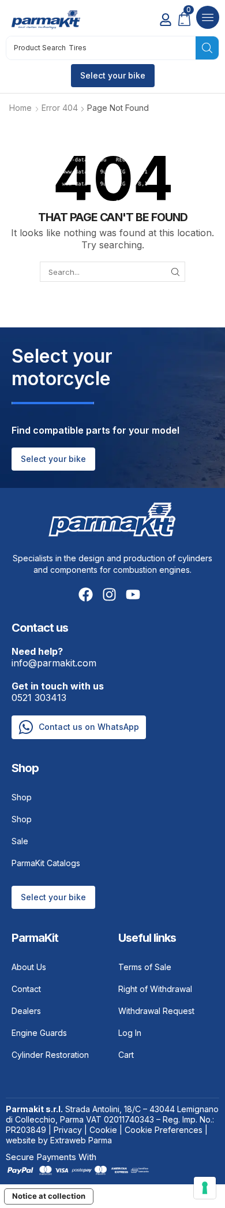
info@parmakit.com (54, 657)
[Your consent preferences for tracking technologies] (205, 1188)
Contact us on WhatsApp (89, 727)
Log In (129, 1033)
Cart (126, 1055)
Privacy (68, 1130)
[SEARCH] (175, 271)
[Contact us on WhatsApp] (25, 727)
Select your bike (112, 75)
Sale (20, 841)
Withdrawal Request (156, 1011)
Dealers (26, 1011)
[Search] (207, 47)
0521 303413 (58, 691)
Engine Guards (39, 1033)
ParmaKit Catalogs (46, 863)
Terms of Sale (144, 967)
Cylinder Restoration (50, 1055)
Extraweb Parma (81, 1140)
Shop (22, 797)
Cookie (103, 1130)
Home (20, 108)
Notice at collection (48, 1195)
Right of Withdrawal (155, 989)
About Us (29, 967)
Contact (26, 989)
